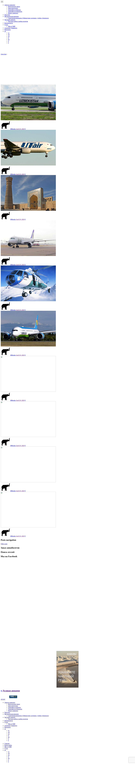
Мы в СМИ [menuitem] (11, 724)
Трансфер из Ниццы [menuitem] (14, 707)
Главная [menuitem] (6, 743)
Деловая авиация (11, 690)
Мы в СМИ (11, 26)
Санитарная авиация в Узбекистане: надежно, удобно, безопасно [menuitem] (28, 715)
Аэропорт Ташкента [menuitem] (10, 725)
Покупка (7, 15)
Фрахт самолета (13, 13)
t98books (13, 129)
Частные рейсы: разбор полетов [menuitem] (18, 719)
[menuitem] (5, 729)
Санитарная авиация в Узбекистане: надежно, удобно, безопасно (28, 18)
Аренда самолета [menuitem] (9, 702)
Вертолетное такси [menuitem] (14, 704)
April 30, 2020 (20, 129)
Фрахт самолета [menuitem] (13, 711)
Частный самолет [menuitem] (9, 717)
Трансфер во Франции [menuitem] (15, 709)
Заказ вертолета (13, 8)
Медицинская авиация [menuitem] (11, 714)
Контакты (7, 29)
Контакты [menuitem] (7, 727)
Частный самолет (9, 20)
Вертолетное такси (14, 6)
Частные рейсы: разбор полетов (18, 21)
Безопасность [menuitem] (8, 720)
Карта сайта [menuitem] (8, 745)
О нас (6, 24)
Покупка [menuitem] (7, 712)
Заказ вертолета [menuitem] (13, 706)
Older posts (4, 544)
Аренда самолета (9, 5)
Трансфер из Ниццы (14, 10)
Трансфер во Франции (15, 11)
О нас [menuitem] (6, 722)
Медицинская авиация (11, 16)
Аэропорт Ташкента (10, 28)
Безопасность (8, 23)
